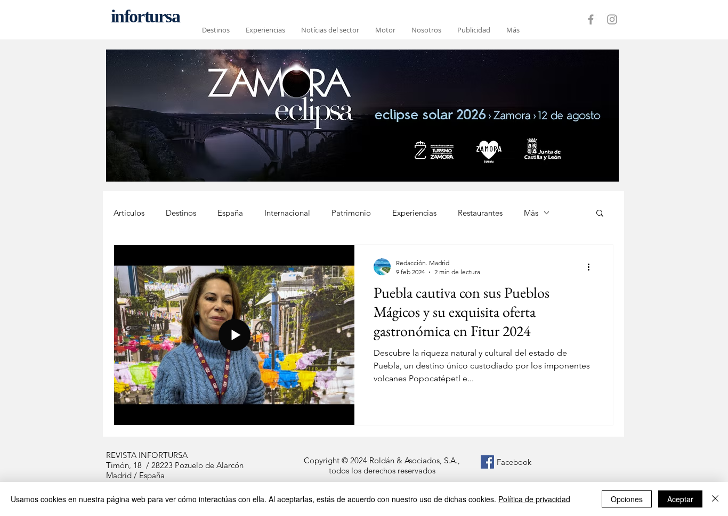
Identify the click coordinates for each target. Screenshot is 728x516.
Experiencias (414, 213)
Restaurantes (480, 213)
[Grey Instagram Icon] (612, 19)
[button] (600, 213)
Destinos (181, 213)
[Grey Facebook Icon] (590, 19)
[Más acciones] (592, 266)
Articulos (129, 213)
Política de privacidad (534, 499)
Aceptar (680, 499)
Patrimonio (351, 213)
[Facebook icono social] (487, 462)
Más (531, 213)
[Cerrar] (715, 498)
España (230, 213)
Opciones (627, 499)
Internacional (287, 213)
